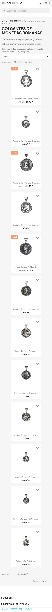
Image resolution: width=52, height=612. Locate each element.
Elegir (26, 56)
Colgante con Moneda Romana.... (26, 99)
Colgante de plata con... (26, 561)
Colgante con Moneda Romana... (26, 141)
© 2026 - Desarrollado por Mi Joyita (17, 609)
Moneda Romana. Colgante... (26, 351)
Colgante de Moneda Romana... (26, 519)
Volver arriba (40, 581)
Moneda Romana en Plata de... (26, 267)
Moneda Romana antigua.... (26, 477)
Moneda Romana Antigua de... (26, 435)
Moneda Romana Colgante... (26, 393)
